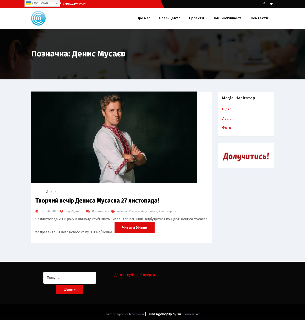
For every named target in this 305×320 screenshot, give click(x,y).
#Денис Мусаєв (128, 211)
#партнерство (168, 211)
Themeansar (191, 314)
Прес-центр (170, 18)
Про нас (144, 18)
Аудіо (226, 119)
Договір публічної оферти (134, 275)
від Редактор (75, 211)
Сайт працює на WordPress (125, 314)
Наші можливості (227, 18)
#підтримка (149, 211)
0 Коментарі (100, 211)
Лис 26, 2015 (49, 211)
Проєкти (197, 18)
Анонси (52, 192)
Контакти (259, 18)
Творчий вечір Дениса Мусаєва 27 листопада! (97, 200)
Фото (226, 128)
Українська (39, 3)
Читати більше (134, 228)
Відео (226, 109)
